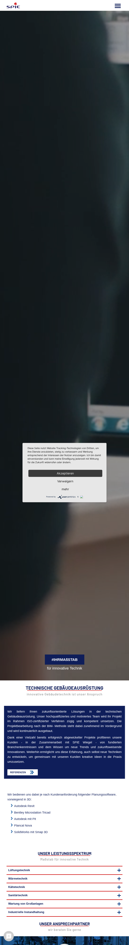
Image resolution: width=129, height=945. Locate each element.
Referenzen (18, 772)
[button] (64, 870)
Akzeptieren (65, 473)
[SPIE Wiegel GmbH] (13, 5)
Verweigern (65, 481)
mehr (65, 489)
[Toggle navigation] (117, 5)
